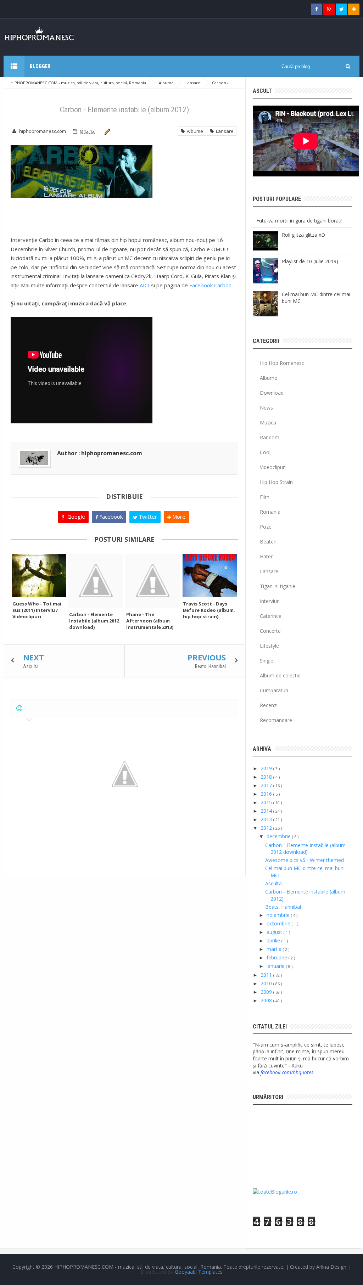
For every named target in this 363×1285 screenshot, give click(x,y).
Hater (266, 556)
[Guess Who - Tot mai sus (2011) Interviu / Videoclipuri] (39, 575)
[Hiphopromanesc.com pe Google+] (329, 9)
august (275, 932)
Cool (265, 452)
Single (266, 660)
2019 (267, 768)
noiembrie (279, 915)
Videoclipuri (273, 467)
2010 (267, 983)
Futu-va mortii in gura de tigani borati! (299, 220)
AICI (145, 285)
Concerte (270, 630)
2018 (267, 776)
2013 (267, 819)
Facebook (110, 516)
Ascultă (31, 666)
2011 (267, 974)
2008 (267, 1000)
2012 (267, 827)
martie (275, 949)
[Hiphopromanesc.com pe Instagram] (353, 9)
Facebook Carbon (210, 285)
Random (269, 437)
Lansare (224, 131)
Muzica (268, 422)
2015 (267, 802)
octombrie (279, 923)
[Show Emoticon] (19, 708)
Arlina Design (331, 1266)
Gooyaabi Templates (199, 1271)
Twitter (147, 516)
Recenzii (269, 705)
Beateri (268, 541)
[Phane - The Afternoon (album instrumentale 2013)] (152, 581)
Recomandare (276, 720)
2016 (267, 793)
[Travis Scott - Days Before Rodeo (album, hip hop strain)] (209, 575)
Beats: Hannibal (210, 666)
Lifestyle (269, 645)
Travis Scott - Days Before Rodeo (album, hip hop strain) (209, 610)
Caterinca (270, 616)
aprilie (274, 940)
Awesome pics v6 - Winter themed (304, 860)
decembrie (279, 836)
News (266, 407)
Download (272, 392)
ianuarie (276, 966)
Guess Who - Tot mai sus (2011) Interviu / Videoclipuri (36, 610)
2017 (267, 785)
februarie (278, 957)
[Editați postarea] (106, 131)
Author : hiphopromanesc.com (99, 453)
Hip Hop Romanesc (282, 363)
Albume (194, 131)
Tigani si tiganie (277, 586)
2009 (267, 991)
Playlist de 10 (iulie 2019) (310, 261)
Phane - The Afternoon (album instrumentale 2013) (149, 620)
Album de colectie (280, 675)
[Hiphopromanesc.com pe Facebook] (316, 9)
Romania (270, 511)
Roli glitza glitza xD (303, 234)
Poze (266, 526)
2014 (267, 810)
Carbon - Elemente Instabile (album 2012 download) (94, 620)
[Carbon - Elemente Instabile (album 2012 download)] (95, 581)
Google (75, 516)
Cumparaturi (274, 690)
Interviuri (270, 601)
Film (264, 497)
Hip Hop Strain (276, 482)
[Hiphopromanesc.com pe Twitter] (341, 9)
